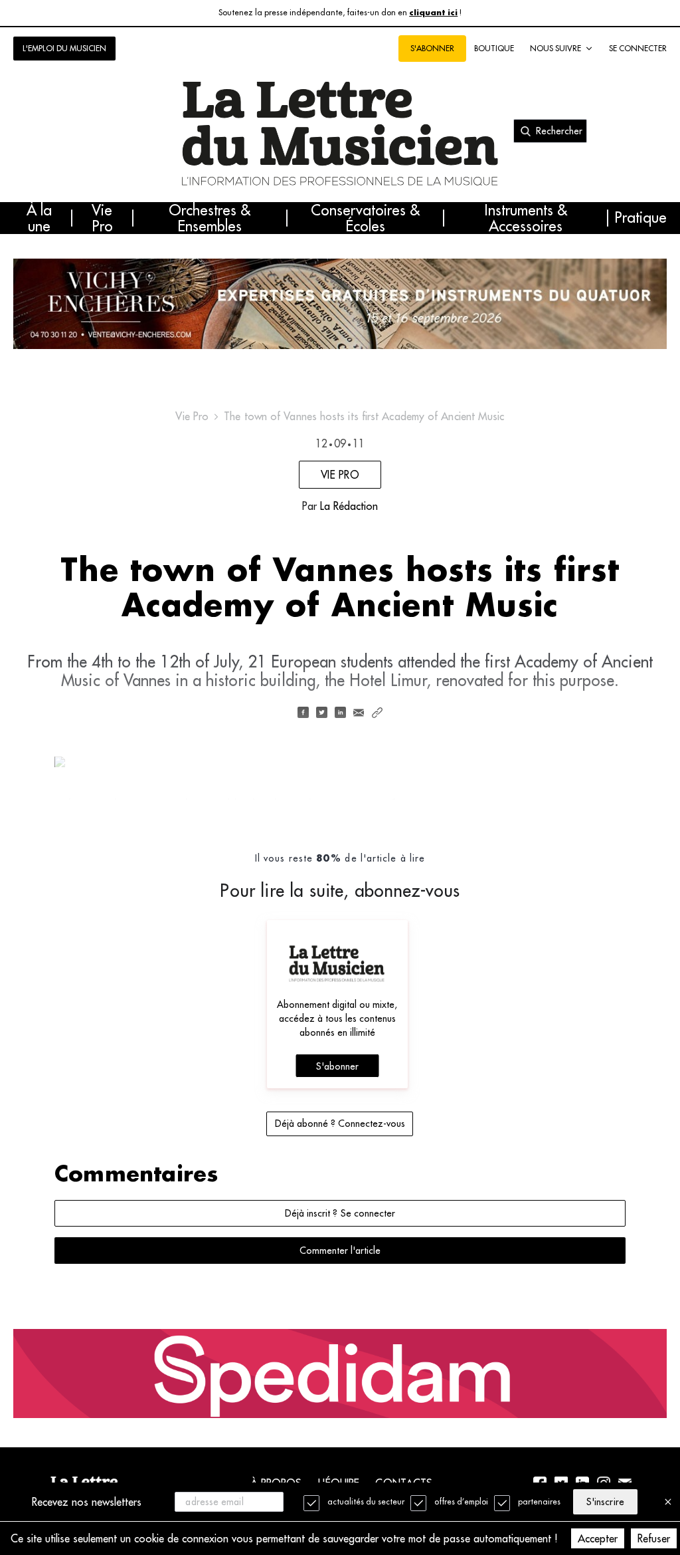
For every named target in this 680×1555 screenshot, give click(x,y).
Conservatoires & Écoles (365, 218)
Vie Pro (102, 218)
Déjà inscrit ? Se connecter (339, 1213)
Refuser (654, 1538)
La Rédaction (349, 506)
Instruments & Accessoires (525, 218)
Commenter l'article (340, 1250)
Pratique (640, 218)
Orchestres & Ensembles (209, 218)
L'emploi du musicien (64, 48)
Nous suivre (555, 48)
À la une (39, 218)
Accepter (598, 1538)
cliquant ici (433, 13)
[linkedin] (340, 714)
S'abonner (337, 1066)
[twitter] (321, 714)
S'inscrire (605, 1502)
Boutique (494, 48)
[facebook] (303, 714)
